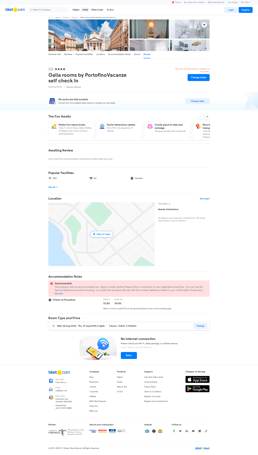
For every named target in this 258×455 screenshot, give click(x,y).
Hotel (50, 17)
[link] (231, 10)
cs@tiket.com (61, 391)
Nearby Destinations (168, 209)
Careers (92, 387)
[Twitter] (180, 431)
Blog (91, 377)
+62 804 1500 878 (63, 402)
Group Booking (150, 382)
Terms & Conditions (152, 391)
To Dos (120, 391)
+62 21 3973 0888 (63, 408)
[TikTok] (206, 431)
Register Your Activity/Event (156, 401)
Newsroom (94, 382)
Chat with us (60, 382)
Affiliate (92, 396)
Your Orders (233, 2)
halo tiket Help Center (153, 377)
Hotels (119, 382)
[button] (101, 234)
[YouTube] (193, 431)
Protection (93, 406)
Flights (120, 377)
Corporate (93, 391)
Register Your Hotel (152, 396)
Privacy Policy (150, 387)
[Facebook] (174, 431)
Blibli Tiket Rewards (216, 2)
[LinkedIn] (187, 431)
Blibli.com (93, 411)
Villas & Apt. (122, 387)
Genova (66, 17)
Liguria (57, 17)
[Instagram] (200, 431)
